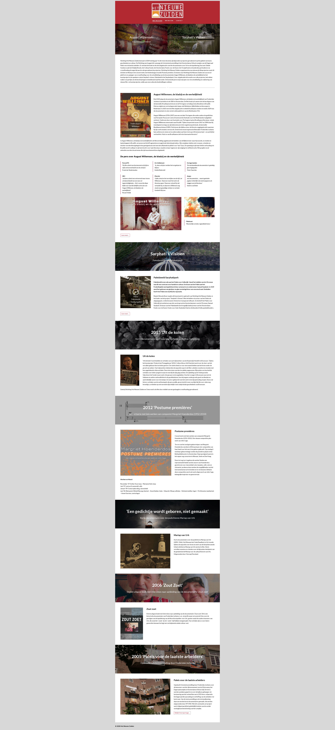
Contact (179, 20)
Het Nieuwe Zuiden (127, 726)
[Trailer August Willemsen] (135, 115)
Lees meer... (125, 235)
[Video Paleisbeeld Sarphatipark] (135, 292)
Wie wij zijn (169, 20)
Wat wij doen (157, 20)
